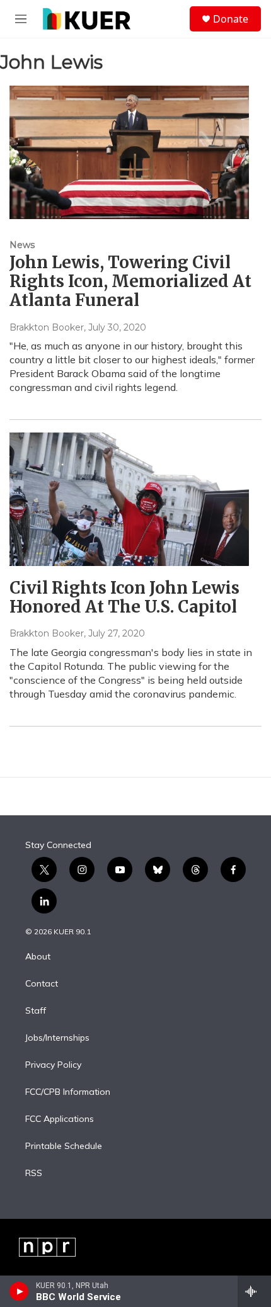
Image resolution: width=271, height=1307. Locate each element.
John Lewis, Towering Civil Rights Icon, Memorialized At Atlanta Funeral (130, 281)
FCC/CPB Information (67, 1092)
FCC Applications (59, 1119)
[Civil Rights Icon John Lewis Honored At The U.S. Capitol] (129, 499)
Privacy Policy (53, 1065)
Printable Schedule (63, 1146)
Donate (230, 19)
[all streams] (254, 1291)
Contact (41, 984)
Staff (35, 1011)
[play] (19, 1291)
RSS (33, 1173)
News (22, 245)
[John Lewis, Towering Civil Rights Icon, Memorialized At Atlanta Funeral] (129, 152)
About (37, 957)
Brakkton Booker (46, 327)
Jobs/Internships (57, 1038)
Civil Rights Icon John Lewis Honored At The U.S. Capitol (124, 597)
